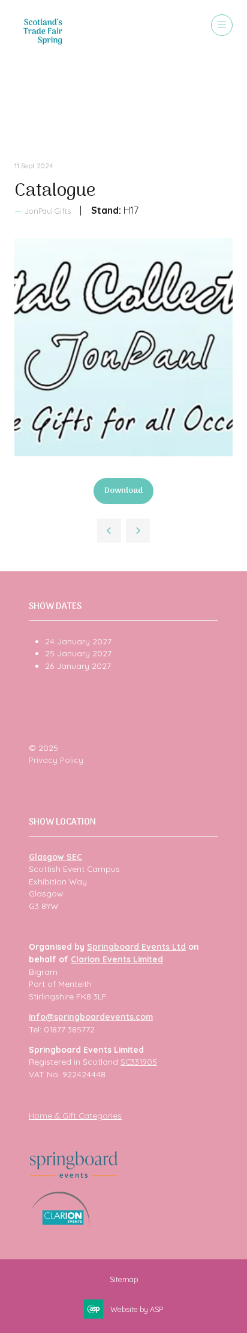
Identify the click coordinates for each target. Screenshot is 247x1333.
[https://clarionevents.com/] (60, 1224)
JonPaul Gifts (48, 211)
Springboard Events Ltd (136, 946)
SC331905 (139, 1061)
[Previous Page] (109, 531)
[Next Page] (138, 531)
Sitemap (124, 1279)
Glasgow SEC (55, 857)
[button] (222, 25)
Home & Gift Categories (75, 1115)
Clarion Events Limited (117, 959)
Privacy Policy (56, 760)
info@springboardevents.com (91, 1016)
